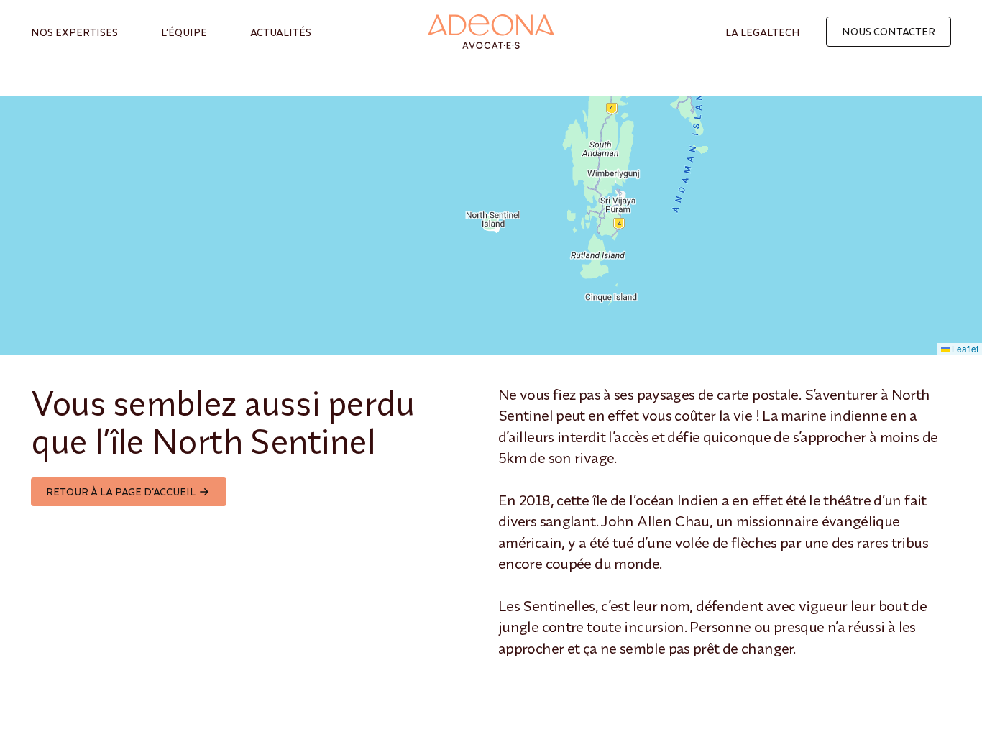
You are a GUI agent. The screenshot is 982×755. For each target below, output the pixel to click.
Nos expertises (74, 32)
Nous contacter (888, 31)
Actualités (280, 32)
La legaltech (762, 32)
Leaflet (964, 348)
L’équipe (184, 32)
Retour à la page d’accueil (121, 491)
